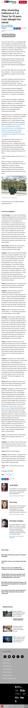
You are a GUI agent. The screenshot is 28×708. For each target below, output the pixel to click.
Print (25, 28)
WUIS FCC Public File (7, 669)
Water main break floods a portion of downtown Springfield (13, 555)
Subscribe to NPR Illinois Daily (9, 678)
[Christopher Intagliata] (4, 523)
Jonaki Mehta (9, 25)
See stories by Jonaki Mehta (16, 496)
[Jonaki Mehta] (4, 487)
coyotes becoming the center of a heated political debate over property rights (13, 128)
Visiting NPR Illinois (7, 666)
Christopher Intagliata (16, 521)
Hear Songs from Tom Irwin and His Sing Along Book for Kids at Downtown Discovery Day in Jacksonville (13, 591)
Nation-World (9, 474)
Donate (23, 2)
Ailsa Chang (4, 26)
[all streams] (26, 706)
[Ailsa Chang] (4, 504)
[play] (2, 706)
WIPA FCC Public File (7, 672)
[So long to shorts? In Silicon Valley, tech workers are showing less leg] (7, 629)
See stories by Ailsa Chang (16, 514)
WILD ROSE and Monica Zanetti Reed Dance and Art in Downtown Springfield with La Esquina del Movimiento (13, 584)
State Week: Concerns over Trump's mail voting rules (13, 562)
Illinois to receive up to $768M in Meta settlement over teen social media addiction (12, 568)
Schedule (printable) (7, 675)
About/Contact (6, 663)
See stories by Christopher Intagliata (16, 536)
